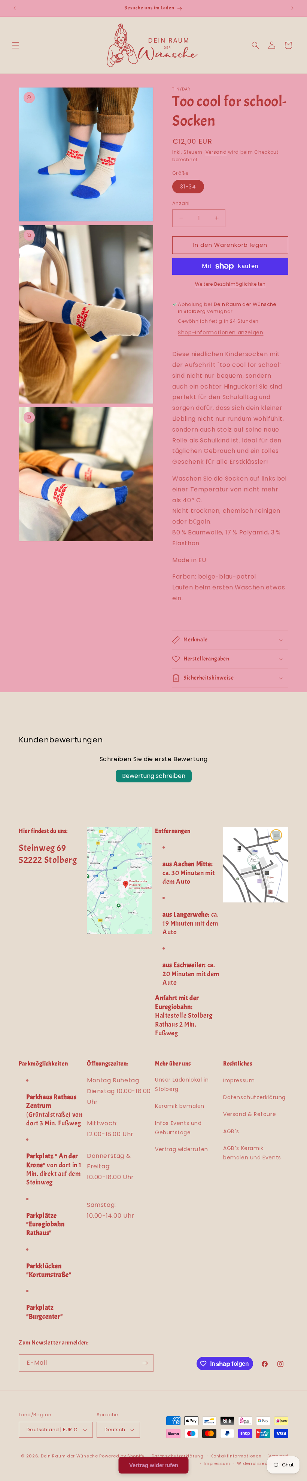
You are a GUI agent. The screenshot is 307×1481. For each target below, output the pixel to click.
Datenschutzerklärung (254, 1097)
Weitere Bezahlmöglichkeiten (230, 284)
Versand (216, 152)
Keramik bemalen (179, 1106)
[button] (15, 45)
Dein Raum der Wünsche (69, 1456)
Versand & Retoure (249, 1114)
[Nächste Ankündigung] (292, 8)
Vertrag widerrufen (181, 1149)
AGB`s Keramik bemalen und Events (252, 1152)
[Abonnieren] (145, 1363)
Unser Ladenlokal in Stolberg (182, 1084)
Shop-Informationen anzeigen (220, 332)
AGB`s (231, 1131)
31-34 (188, 186)
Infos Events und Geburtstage (178, 1127)
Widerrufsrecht (254, 1463)
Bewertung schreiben (153, 776)
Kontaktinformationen (235, 1456)
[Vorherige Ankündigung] (14, 8)
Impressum (239, 1080)
